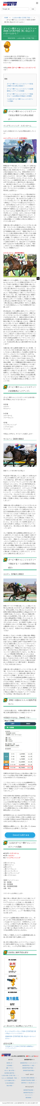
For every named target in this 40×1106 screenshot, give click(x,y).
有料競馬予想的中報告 (28, 1070)
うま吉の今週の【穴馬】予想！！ (9, 1075)
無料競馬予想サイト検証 (28, 1065)
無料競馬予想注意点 (28, 1092)
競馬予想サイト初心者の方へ (28, 1082)
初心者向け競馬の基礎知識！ (28, 1077)
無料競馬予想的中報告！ (28, 1068)
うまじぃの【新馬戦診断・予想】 (9, 1078)
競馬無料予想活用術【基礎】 (28, 1080)
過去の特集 (9, 1085)
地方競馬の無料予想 (9, 1073)
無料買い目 (9, 1063)
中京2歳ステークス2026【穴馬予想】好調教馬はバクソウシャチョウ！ (19, 1047)
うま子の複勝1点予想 (9, 1080)
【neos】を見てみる (20, 835)
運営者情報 (28, 1097)
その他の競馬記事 (9, 1083)
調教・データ (9, 1068)
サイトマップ (28, 1095)
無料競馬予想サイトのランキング (28, 1063)
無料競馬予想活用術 (28, 1090)
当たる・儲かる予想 (9, 1070)
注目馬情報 (9, 1065)
